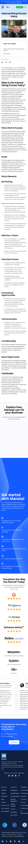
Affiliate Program (13, 805)
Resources (4, 796)
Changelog (14, 812)
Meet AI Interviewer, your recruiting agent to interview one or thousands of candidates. (14, 2)
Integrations (14, 790)
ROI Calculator (5, 811)
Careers (3, 802)
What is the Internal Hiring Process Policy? (13, 49)
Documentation (15, 796)
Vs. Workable (24, 790)
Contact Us (14, 787)
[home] (2, 7)
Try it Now (14, 742)
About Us (4, 787)
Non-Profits (14, 815)
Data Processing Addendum (16, 836)
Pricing (3, 793)
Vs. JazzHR (23, 796)
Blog (2, 799)
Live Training (5, 808)
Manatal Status (15, 793)
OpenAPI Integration (14, 800)
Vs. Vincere (24, 799)
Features (3, 790)
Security (13, 809)
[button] (8, 7)
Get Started (19, 7)
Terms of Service (10, 834)
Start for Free (5, 805)
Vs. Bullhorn (24, 787)
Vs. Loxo (23, 802)
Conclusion (6, 53)
